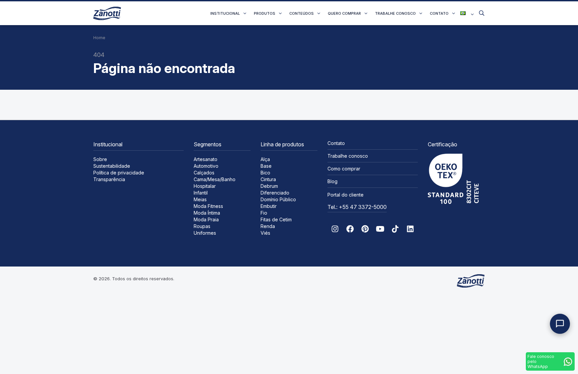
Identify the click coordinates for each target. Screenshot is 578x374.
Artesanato (205, 159)
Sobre (100, 159)
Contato (439, 13)
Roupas (202, 226)
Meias (200, 199)
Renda (268, 226)
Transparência (109, 179)
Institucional (225, 13)
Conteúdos (301, 13)
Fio (264, 213)
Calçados (204, 172)
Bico (265, 172)
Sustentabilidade (111, 166)
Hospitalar (205, 186)
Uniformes (205, 233)
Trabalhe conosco (395, 13)
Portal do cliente (345, 195)
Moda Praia (206, 219)
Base (266, 166)
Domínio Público (278, 199)
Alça (265, 159)
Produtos (264, 13)
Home (99, 37)
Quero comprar (344, 13)
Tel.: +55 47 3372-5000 (357, 207)
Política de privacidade (118, 172)
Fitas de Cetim (276, 219)
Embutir (269, 206)
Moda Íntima (207, 213)
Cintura (268, 179)
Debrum (269, 186)
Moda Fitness (208, 206)
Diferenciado (275, 193)
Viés (265, 233)
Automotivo (206, 166)
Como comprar (343, 168)
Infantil (201, 193)
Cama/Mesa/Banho (214, 179)
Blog (332, 181)
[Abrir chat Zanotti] (560, 324)
